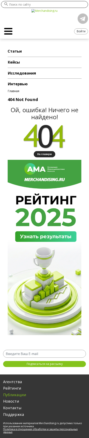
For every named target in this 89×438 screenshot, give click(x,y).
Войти (81, 31)
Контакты (12, 407)
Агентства (12, 381)
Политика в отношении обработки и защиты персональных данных (40, 430)
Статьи (15, 51)
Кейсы (14, 62)
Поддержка (13, 414)
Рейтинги (12, 388)
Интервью (18, 83)
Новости (11, 401)
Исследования (22, 73)
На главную (44, 154)
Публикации (14, 394)
